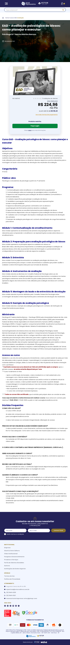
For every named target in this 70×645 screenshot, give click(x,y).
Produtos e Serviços (11, 559)
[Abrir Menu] (6, 4)
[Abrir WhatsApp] (65, 640)
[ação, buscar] (63, 10)
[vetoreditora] (35, 4)
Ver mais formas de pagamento (47, 114)
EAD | (15, 18)
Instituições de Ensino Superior (15, 568)
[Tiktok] (10, 606)
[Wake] (44, 642)
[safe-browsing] (29, 612)
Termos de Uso (9, 576)
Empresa (7, 547)
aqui (29, 130)
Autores (7, 565)
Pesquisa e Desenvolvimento (14, 556)
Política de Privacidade (12, 579)
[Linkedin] (16, 606)
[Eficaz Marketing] (36, 642)
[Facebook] (5, 606)
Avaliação (20, 18)
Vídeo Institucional (10, 553)
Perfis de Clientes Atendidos (14, 562)
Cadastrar (58, 530)
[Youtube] (13, 606)
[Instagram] (8, 606)
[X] (19, 606)
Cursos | (12, 18)
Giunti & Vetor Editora (12, 550)
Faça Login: (35, 126)
